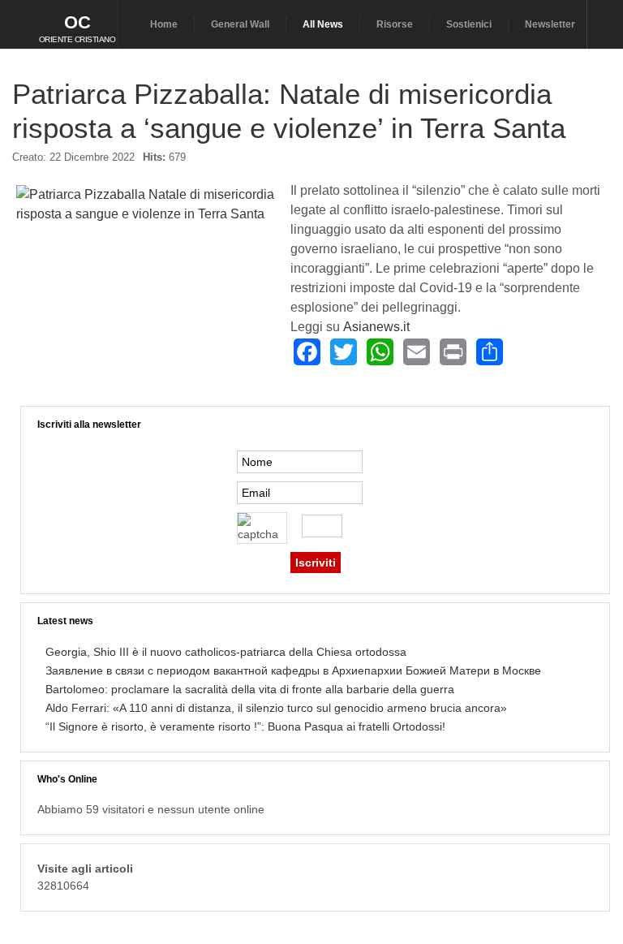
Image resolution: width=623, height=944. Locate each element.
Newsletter (550, 24)
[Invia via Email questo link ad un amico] (601, 163)
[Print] (453, 351)
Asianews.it (376, 327)
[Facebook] (307, 351)
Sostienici (469, 24)
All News (323, 24)
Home (164, 24)
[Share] (489, 351)
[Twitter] (343, 351)
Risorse (394, 24)
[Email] (416, 351)
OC (77, 22)
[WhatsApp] (380, 351)
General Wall (240, 24)
